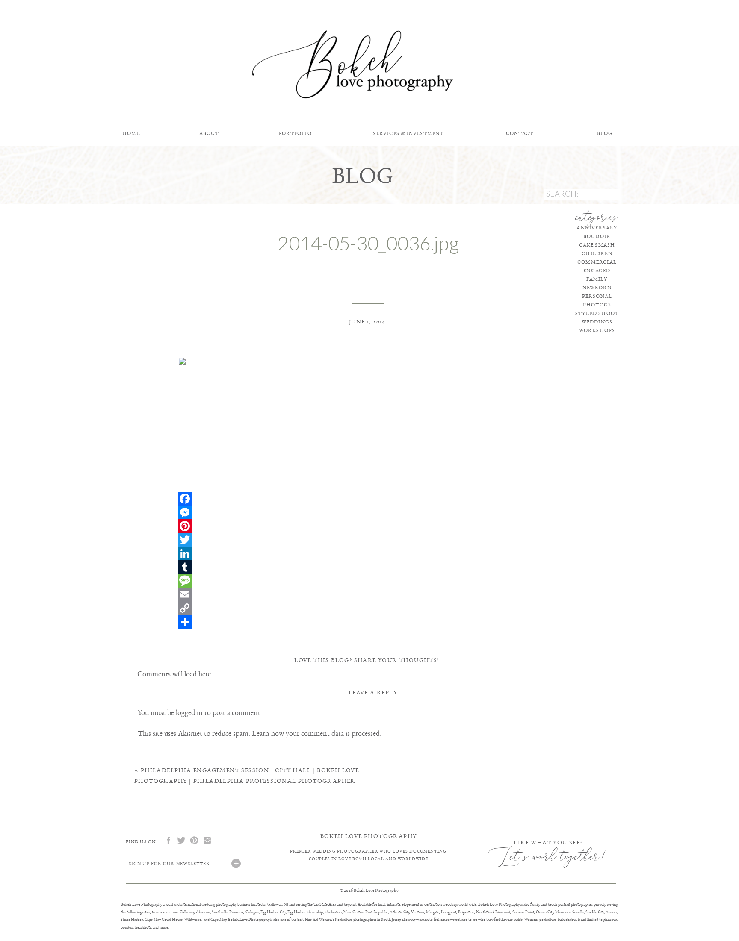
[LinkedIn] (368, 553)
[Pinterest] (368, 526)
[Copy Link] (368, 608)
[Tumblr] (368, 567)
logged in (189, 712)
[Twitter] (368, 540)
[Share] (368, 622)
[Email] (368, 594)
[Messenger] (368, 512)
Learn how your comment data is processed (316, 733)
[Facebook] (368, 499)
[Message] (368, 581)
